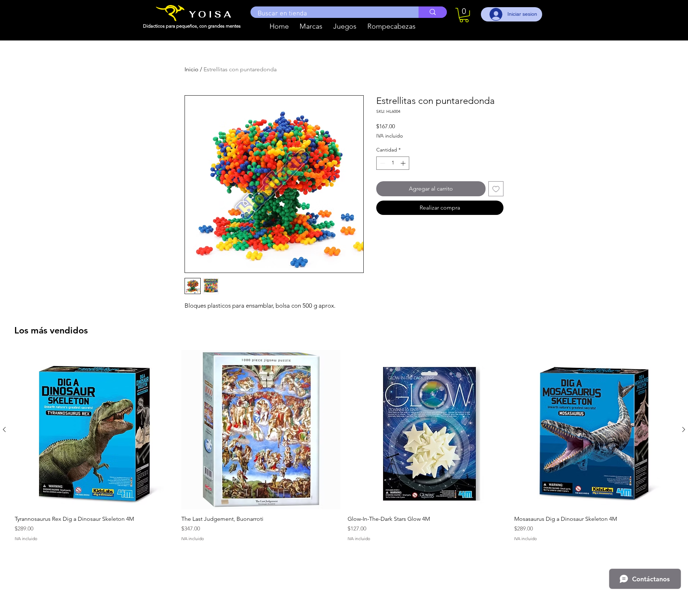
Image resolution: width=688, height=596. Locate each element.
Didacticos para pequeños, (171, 26)
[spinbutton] (392, 163)
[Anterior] (4, 429)
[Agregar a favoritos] (495, 188)
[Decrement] (381, 163)
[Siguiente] (683, 429)
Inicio (192, 69)
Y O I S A (210, 14)
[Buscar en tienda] (433, 12)
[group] (344, 450)
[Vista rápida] (94, 429)
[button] (311, 26)
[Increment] (403, 163)
